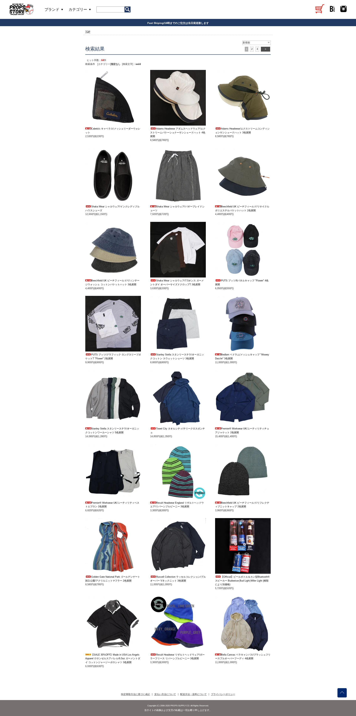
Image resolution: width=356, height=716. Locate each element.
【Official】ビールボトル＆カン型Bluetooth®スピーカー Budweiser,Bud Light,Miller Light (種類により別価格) (242, 580)
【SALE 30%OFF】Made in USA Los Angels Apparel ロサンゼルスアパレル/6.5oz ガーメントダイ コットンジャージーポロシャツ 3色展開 (112, 658)
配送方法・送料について (193, 694)
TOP (87, 31)
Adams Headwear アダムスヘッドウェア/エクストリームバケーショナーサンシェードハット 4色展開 (177, 132)
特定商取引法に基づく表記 (135, 694)
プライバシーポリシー (223, 694)
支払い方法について (165, 694)
